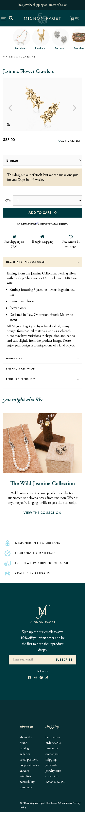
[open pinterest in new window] (41, 678)
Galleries (25, 754)
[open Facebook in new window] (29, 678)
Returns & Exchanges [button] (20, 379)
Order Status (52, 743)
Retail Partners (29, 760)
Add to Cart (41, 212)
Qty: (7, 200)
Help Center (52, 737)
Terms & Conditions (61, 803)
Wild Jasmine (25, 56)
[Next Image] (74, 108)
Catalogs (25, 748)
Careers (24, 771)
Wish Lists (25, 776)
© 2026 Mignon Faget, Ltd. (35, 803)
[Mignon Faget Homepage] (42, 614)
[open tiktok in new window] (46, 678)
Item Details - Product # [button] (25, 262)
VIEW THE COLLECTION (42, 513)
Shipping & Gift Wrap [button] (20, 368)
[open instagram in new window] (35, 678)
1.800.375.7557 (55, 782)
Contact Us (52, 776)
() (76, 18)
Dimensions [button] (14, 358)
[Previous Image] (10, 108)
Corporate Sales (29, 765)
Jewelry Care (53, 771)
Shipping (51, 760)
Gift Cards (51, 765)
